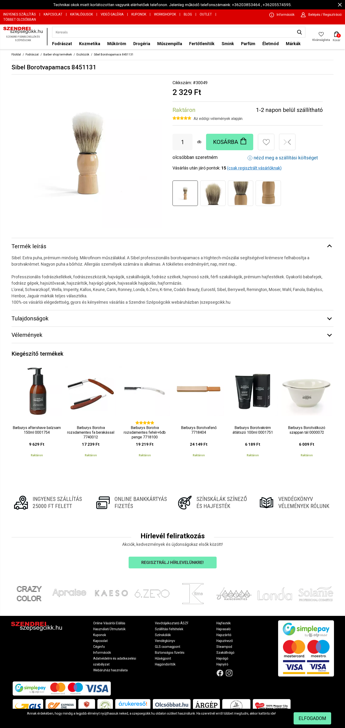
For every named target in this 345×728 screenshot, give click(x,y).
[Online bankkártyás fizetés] (131, 502)
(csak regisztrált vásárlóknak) (254, 167)
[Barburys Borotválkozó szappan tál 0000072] (306, 413)
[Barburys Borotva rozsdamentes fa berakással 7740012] (90, 413)
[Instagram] (229, 673)
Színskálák (163, 635)
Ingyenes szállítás (19, 14)
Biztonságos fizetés (169, 652)
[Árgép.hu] (206, 706)
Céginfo (99, 647)
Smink (228, 43)
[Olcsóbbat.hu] (172, 706)
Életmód (270, 43)
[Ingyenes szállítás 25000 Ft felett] (50, 502)
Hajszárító (223, 635)
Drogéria (141, 43)
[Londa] (275, 594)
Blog (188, 14)
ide (273, 713)
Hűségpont (163, 658)
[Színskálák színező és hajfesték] (213, 502)
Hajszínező (224, 641)
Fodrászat (62, 43)
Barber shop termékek (57, 54)
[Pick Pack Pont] (86, 706)
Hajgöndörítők (165, 664)
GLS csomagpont (167, 647)
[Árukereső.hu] (132, 705)
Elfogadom (312, 718)
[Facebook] (220, 673)
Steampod (224, 647)
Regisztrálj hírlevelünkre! (172, 562)
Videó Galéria (112, 14)
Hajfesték (223, 623)
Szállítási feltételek (169, 629)
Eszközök (83, 54)
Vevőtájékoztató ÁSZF (171, 623)
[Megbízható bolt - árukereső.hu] (105, 706)
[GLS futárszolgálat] (28, 706)
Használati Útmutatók (109, 629)
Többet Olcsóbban (19, 19)
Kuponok (138, 14)
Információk (102, 652)
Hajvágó (222, 658)
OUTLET (206, 14)
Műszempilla (169, 43)
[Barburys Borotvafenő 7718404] (198, 413)
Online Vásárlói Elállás (109, 623)
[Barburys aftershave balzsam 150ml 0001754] (37, 413)
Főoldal (16, 54)
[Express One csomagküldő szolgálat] (61, 706)
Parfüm (248, 43)
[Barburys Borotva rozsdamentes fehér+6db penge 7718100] (144, 413)
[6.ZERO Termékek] (152, 594)
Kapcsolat (53, 14)
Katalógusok (81, 14)
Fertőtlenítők (202, 43)
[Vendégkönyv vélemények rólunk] (295, 502)
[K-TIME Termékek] (193, 594)
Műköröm (116, 43)
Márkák (293, 43)
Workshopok (165, 14)
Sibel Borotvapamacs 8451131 (114, 54)
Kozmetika (89, 43)
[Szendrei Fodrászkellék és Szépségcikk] (23, 36)
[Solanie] (316, 594)
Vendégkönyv (165, 641)
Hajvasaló (223, 629)
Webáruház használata (110, 670)
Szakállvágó (225, 652)
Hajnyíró (222, 664)
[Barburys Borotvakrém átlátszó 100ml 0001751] (252, 413)
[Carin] (234, 594)
